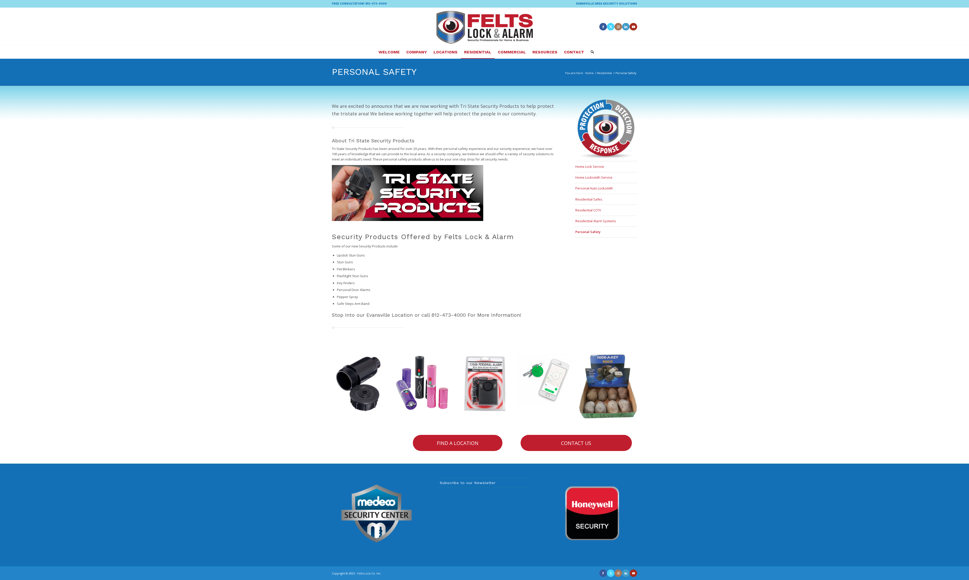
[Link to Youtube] (633, 26)
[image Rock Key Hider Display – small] (610, 388)
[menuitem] (605, 4)
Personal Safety (374, 72)
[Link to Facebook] (603, 26)
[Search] (590, 52)
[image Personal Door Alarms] (486, 385)
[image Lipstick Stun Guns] (424, 385)
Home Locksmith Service (593, 177)
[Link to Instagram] (618, 26)
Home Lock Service (589, 166)
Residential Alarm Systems (595, 221)
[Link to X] (610, 26)
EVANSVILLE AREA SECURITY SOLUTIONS (606, 3)
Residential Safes (588, 199)
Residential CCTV (588, 210)
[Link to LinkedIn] (626, 26)
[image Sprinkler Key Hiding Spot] (363, 385)
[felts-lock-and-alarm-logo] (484, 27)
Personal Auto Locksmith (594, 188)
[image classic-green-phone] (548, 381)
